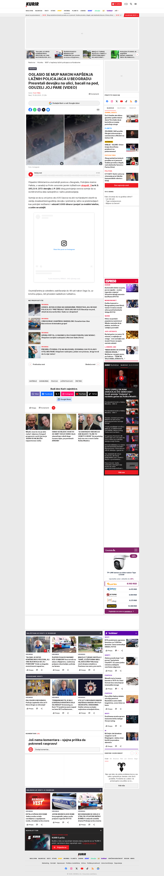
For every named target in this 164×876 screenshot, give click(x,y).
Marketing (45, 863)
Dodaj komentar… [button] (42, 749)
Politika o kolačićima (73, 863)
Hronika (40, 62)
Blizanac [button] (116, 759)
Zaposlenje (118, 863)
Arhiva (83, 863)
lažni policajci (66, 381)
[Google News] (135, 101)
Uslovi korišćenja (107, 863)
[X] (116, 101)
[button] (94, 94)
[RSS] (131, 101)
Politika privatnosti (93, 863)
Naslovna (31, 62)
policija (54, 381)
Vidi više (121, 786)
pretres (79, 381)
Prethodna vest (39, 364)
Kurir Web (36, 93)
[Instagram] (112, 101)
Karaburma (43, 381)
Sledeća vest (90, 364)
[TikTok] (126, 101)
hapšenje (33, 381)
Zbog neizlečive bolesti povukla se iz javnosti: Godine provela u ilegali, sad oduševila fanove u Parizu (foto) (48, 15)
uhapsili (85, 185)
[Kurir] (32, 4)
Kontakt (53, 863)
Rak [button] (121, 759)
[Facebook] (107, 101)
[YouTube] (121, 101)
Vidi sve (121, 472)
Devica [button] (130, 759)
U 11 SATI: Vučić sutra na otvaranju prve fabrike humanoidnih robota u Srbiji (112, 15)
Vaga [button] (136, 759)
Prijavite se (61, 847)
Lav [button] (125, 759)
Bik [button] (111, 759)
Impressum (61, 863)
